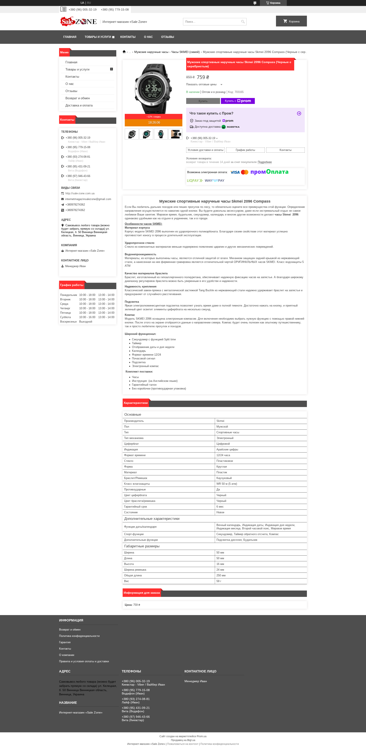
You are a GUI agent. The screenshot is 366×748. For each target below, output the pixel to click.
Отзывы (167, 37)
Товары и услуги (98, 37)
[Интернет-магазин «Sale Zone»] (78, 21)
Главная (69, 37)
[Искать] (243, 21)
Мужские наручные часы (151, 52)
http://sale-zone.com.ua (79, 193)
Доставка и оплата (79, 105)
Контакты (128, 37)
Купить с (230, 100)
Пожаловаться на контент (182, 743)
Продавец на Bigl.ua (183, 740)
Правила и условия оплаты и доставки (84, 661)
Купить (203, 101)
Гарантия (65, 642)
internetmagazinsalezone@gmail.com (88, 199)
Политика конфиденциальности (79, 636)
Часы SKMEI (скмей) (185, 52)
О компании (66, 655)
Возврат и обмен (77, 98)
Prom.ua (202, 736)
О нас (148, 37)
